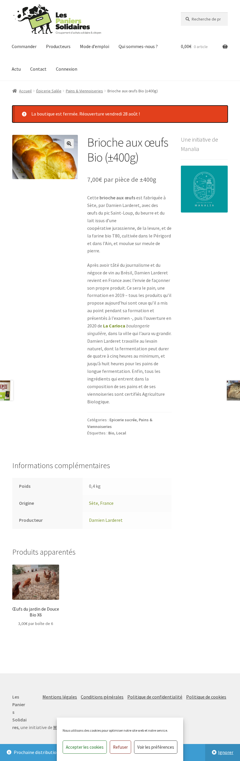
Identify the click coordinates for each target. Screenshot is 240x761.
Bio (111, 433)
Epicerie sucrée (123, 419)
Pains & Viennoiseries (84, 91)
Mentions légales (59, 697)
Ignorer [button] (225, 752)
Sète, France (101, 503)
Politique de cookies (206, 697)
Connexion (66, 69)
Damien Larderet (106, 520)
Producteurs (58, 46)
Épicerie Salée (48, 91)
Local (121, 433)
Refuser (120, 747)
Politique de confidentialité (154, 697)
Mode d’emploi (94, 46)
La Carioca (114, 326)
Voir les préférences (155, 747)
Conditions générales (102, 697)
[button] (69, 143)
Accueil (25, 91)
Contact (38, 69)
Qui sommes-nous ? (138, 46)
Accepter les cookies (85, 747)
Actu (16, 69)
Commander (24, 46)
